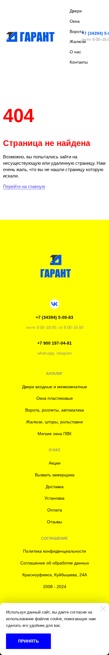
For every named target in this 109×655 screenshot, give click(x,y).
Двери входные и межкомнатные (54, 386)
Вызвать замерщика (54, 474)
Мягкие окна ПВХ (54, 433)
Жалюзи (78, 41)
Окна (75, 21)
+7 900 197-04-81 (54, 343)
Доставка (55, 486)
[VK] (54, 304)
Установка (54, 498)
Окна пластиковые (54, 398)
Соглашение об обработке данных (54, 563)
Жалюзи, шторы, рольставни (54, 421)
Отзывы (54, 521)
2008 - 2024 (54, 586)
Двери (76, 10)
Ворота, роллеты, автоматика (54, 410)
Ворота (77, 31)
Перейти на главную (24, 186)
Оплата (54, 510)
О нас (75, 51)
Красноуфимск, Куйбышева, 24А (54, 574)
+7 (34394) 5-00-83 (54, 317)
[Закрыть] (103, 608)
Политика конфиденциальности (54, 551)
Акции (55, 463)
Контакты (79, 62)
